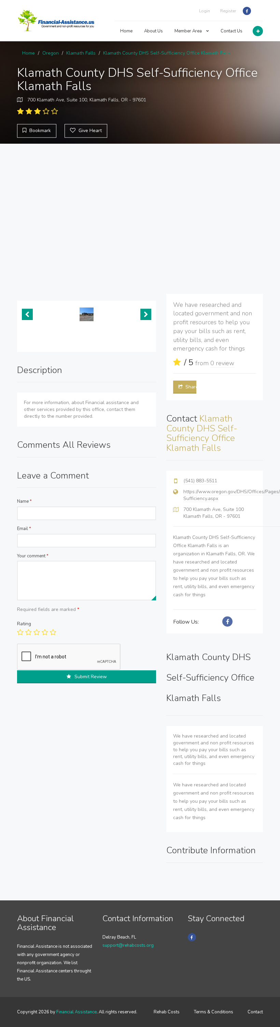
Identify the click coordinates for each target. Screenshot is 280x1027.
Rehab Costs (167, 1012)
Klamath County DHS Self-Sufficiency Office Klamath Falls (166, 53)
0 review (222, 363)
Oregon (50, 53)
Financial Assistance (76, 1012)
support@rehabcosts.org (128, 945)
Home (126, 31)
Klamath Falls (81, 53)
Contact (255, 1012)
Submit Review (90, 676)
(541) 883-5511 (200, 480)
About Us (153, 31)
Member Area (188, 31)
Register (228, 11)
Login (204, 11)
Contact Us (231, 31)
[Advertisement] (140, 219)
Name (24, 501)
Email (24, 529)
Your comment (32, 556)
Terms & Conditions (213, 1012)
